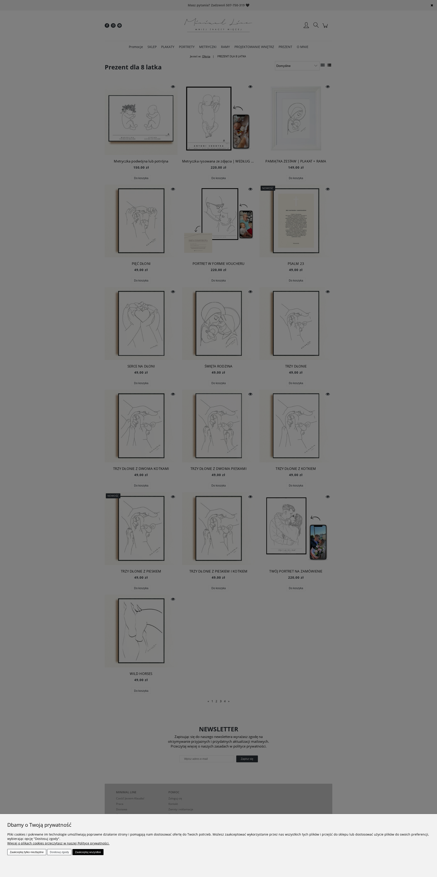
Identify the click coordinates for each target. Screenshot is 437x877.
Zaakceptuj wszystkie (88, 852)
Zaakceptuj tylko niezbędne (27, 852)
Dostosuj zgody (59, 852)
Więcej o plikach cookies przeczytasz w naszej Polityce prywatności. (58, 843)
